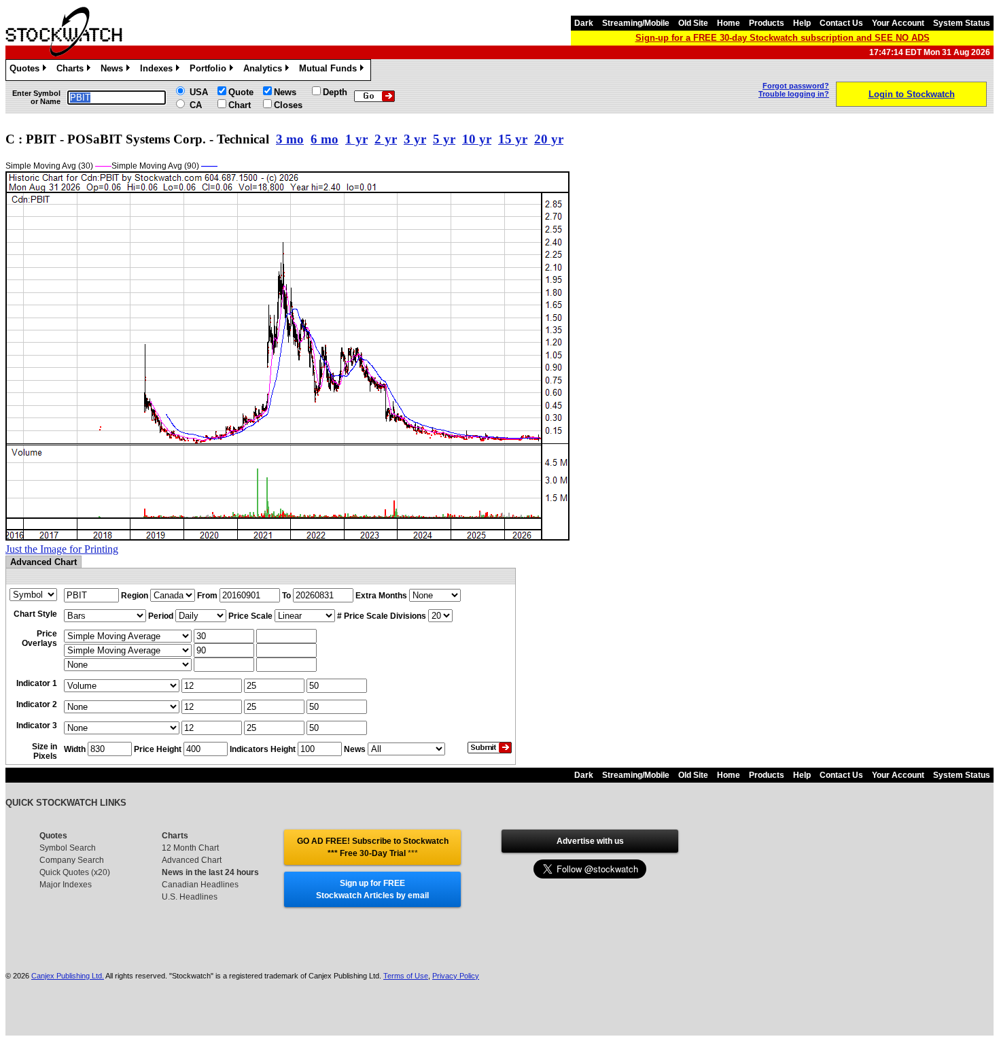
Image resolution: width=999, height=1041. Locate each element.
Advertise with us (590, 841)
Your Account (898, 23)
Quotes (27, 70)
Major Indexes (65, 884)
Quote (240, 92)
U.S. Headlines (189, 897)
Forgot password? (796, 86)
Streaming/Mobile (635, 23)
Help (802, 23)
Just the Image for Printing (61, 549)
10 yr (476, 139)
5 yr (444, 139)
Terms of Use (405, 976)
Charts (72, 70)
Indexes (158, 70)
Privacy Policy (455, 976)
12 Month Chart (190, 848)
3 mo (290, 139)
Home (728, 23)
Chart (239, 105)
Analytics (265, 70)
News (114, 70)
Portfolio (210, 70)
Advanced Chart (192, 860)
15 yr (512, 139)
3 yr (415, 139)
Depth (335, 92)
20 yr (548, 139)
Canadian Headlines (200, 884)
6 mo (324, 139)
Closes (288, 105)
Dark (583, 23)
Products (766, 23)
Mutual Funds (330, 70)
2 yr (385, 139)
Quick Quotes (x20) (74, 872)
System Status (961, 23)
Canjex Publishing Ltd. (67, 976)
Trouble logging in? (793, 94)
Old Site (693, 23)
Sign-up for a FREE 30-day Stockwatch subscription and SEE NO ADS (782, 38)
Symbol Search (67, 848)
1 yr (356, 139)
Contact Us (841, 23)
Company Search (71, 860)
